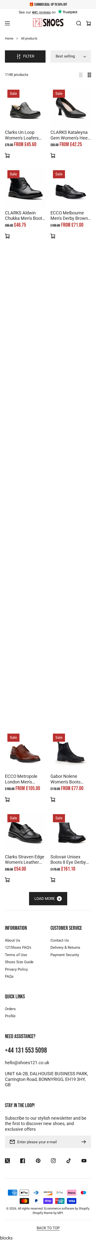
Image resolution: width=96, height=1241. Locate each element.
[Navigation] (7, 23)
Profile (10, 1016)
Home (9, 38)
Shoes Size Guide (19, 962)
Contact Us (59, 940)
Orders (10, 1009)
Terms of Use (16, 955)
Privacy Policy (16, 969)
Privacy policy (19, 1233)
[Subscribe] (85, 1142)
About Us (12, 940)
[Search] (79, 23)
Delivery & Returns (65, 947)
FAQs (9, 976)
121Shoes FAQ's (18, 947)
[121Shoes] (48, 23)
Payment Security (64, 955)
